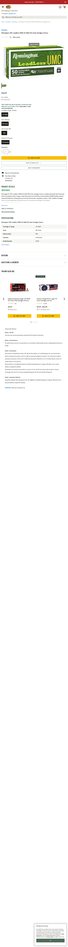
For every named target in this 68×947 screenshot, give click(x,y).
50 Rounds (5, 142)
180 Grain (5, 124)
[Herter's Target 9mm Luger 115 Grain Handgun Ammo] (48, 286)
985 (4, 133)
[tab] (30, 322)
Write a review (16, 37)
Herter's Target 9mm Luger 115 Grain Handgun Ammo (47, 299)
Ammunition (15, 21)
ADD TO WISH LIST (32, 163)
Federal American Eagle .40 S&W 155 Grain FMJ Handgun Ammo (19, 299)
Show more (4, 205)
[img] (64, 7)
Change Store (8, 180)
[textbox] (6, 152)
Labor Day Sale (34, 2)
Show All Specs (5, 244)
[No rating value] (5, 37)
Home (2, 21)
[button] (65, 2)
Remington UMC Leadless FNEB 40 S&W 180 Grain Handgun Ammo (24, 33)
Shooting (8, 21)
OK (50, 940)
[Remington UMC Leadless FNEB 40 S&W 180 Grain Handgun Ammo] (4, 85)
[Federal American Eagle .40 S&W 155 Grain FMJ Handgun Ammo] (20, 286)
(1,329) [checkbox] (45, 303)
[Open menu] (2, 6)
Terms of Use (50, 935)
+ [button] (9, 152)
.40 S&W (5, 114)
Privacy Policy (50, 937)
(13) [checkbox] (15, 303)
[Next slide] (64, 299)
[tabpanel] (19, 298)
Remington (4, 30)
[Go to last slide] (4, 299)
